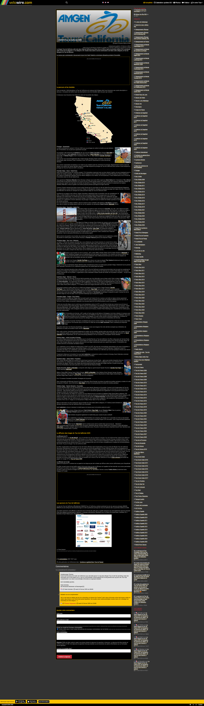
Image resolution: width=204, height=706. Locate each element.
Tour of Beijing (139, 493)
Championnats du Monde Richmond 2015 (141, 72)
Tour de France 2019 (141, 410)
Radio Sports (139, 349)
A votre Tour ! (197, 3)
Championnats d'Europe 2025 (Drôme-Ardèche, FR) (141, 37)
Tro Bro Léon (138, 502)
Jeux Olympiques (140, 244)
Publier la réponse (64, 657)
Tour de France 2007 (141, 373)
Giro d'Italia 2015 (140, 197)
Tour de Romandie (140, 443)
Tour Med (138, 490)
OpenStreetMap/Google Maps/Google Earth (141, 260)
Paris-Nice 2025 (139, 310)
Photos (177, 3)
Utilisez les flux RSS (141, 14)
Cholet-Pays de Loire (141, 94)
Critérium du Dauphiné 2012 (141, 125)
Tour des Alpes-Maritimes (139, 453)
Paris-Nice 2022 (139, 301)
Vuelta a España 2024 (141, 538)
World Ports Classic (140, 544)
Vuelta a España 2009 (141, 514)
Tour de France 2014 (141, 394)
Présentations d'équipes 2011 (141, 340)
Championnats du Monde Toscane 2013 (141, 77)
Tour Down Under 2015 (141, 475)
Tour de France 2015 (141, 397)
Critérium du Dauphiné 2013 (141, 130)
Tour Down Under (140, 457)
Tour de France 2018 (141, 407)
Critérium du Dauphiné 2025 (141, 148)
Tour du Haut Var (139, 484)
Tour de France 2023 (141, 422)
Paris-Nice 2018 (139, 291)
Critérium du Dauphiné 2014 (141, 134)
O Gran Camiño (139, 257)
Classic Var (138, 104)
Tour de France (139, 367)
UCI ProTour (138, 508)
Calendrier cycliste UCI (163, 3)
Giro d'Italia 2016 (140, 201)
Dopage (137, 170)
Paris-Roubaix (139, 316)
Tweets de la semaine (141, 505)
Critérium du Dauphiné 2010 (141, 116)
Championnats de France (142, 41)
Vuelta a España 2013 (141, 526)
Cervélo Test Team (116, 368)
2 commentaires (62, 559)
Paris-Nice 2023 (139, 304)
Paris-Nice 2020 (139, 297)
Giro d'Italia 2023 (140, 216)
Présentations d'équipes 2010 (141, 336)
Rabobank (111, 204)
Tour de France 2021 (141, 416)
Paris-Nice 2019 (139, 294)
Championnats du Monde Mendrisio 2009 (141, 63)
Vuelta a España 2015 (141, 532)
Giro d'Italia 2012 (140, 188)
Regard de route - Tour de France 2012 (141, 353)
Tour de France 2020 (141, 413)
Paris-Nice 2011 (139, 270)
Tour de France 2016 (141, 401)
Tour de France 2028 (141, 437)
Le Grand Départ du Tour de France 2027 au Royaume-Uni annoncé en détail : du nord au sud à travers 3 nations (141, 616)
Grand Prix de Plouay (141, 238)
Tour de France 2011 (141, 385)
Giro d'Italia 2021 (140, 210)
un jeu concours (116, 457)
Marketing (138, 254)
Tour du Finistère (140, 481)
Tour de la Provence (140, 440)
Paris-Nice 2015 (139, 282)
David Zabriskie (94, 154)
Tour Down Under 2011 (141, 463)
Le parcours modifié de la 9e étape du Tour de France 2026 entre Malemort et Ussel (142, 577)
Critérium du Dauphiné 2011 (141, 121)
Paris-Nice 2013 (139, 276)
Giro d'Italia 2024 (140, 219)
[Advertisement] (93, 71)
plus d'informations (44, 701)
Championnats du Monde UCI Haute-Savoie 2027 (141, 81)
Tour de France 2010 (141, 382)
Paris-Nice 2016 (139, 285)
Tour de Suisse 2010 (141, 449)
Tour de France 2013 (141, 391)
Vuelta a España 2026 (141, 541)
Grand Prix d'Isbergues (141, 232)
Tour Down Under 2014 (141, 472)
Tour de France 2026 (141, 431)
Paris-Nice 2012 (139, 273)
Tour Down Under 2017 (141, 478)
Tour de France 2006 (141, 370)
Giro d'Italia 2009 (140, 179)
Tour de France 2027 (141, 434)
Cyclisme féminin (140, 160)
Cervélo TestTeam (105, 155)
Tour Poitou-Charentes (141, 496)
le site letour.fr (74, 437)
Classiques (138, 107)
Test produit (138, 364)
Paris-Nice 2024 (139, 307)
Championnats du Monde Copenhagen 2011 (141, 45)
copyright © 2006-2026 (7, 704)
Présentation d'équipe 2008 (141, 322)
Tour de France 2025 (141, 428)
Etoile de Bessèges (140, 173)
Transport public (139, 499)
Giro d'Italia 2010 (140, 182)
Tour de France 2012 (141, 388)
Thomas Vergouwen (70, 603)
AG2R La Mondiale (72, 368)
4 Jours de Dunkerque (141, 22)
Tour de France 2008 (141, 376)
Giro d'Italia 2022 (140, 213)
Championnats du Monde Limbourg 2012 (141, 59)
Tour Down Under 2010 (141, 460)
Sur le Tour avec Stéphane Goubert (142, 360)
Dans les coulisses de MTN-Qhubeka (141, 166)
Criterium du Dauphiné (141, 113)
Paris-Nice (138, 264)
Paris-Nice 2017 (139, 288)
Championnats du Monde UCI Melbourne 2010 (141, 86)
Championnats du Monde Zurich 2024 (141, 90)
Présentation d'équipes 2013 (141, 327)
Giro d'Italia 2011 (140, 185)
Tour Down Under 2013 (141, 469)
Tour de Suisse (139, 446)
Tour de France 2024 (141, 425)
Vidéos (186, 3)
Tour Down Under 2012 (141, 466)
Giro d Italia (138, 176)
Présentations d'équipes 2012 (141, 345)
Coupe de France (140, 110)
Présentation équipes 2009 (140, 331)
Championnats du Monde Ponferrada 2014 (141, 68)
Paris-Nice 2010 (139, 267)
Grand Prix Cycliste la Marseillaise (140, 228)
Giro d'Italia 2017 (140, 204)
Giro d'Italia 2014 (140, 194)
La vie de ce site (140, 251)
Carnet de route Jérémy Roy (141, 25)
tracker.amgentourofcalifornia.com (87, 468)
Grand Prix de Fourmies (141, 235)
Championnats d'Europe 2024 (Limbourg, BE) (141, 33)
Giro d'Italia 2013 (140, 191)
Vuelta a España (139, 511)
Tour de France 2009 (76, 459)
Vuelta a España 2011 (141, 520)
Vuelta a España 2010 (141, 517)
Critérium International (141, 152)
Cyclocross (138, 163)
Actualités (148, 3)
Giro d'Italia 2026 (140, 225)
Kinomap (137, 247)
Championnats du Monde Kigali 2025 (141, 54)
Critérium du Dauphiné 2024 (141, 143)
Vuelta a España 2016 (141, 535)
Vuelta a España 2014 (141, 529)
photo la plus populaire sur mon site (107, 213)
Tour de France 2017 (141, 404)
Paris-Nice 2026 (139, 313)
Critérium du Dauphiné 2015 (141, 139)
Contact (200, 704)
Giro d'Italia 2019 (140, 207)
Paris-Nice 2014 (139, 279)
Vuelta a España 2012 (141, 523)
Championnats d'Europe (141, 29)
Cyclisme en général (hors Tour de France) (91, 562)
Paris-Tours (138, 319)
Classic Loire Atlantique (142, 101)
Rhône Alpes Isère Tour (141, 357)
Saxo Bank (109, 152)
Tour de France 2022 (141, 419)
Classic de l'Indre (140, 97)
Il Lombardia (138, 241)
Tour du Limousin (140, 487)
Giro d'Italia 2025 (140, 222)
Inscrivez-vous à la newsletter (140, 10)
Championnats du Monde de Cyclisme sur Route (141, 50)
